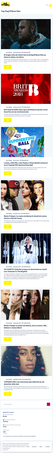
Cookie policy (5, 449)
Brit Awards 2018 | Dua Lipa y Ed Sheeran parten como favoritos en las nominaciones (26, 111)
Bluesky (5, 416)
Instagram (5, 421)
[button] (50, 5)
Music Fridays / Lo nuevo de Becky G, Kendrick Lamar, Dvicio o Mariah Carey (25, 217)
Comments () (26, 52)
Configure (47, 446)
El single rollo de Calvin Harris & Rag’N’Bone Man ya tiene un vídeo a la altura (25, 56)
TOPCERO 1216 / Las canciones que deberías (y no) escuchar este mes (24, 383)
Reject (41, 446)
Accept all (34, 446)
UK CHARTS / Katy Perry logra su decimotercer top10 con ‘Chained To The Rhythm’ (25, 270)
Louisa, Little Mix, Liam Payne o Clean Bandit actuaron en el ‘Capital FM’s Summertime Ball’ (26, 164)
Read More (7, 67)
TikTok (4, 426)
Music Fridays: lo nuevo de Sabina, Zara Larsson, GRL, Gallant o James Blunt (25, 327)
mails (4, 431)
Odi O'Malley (9, 52)
